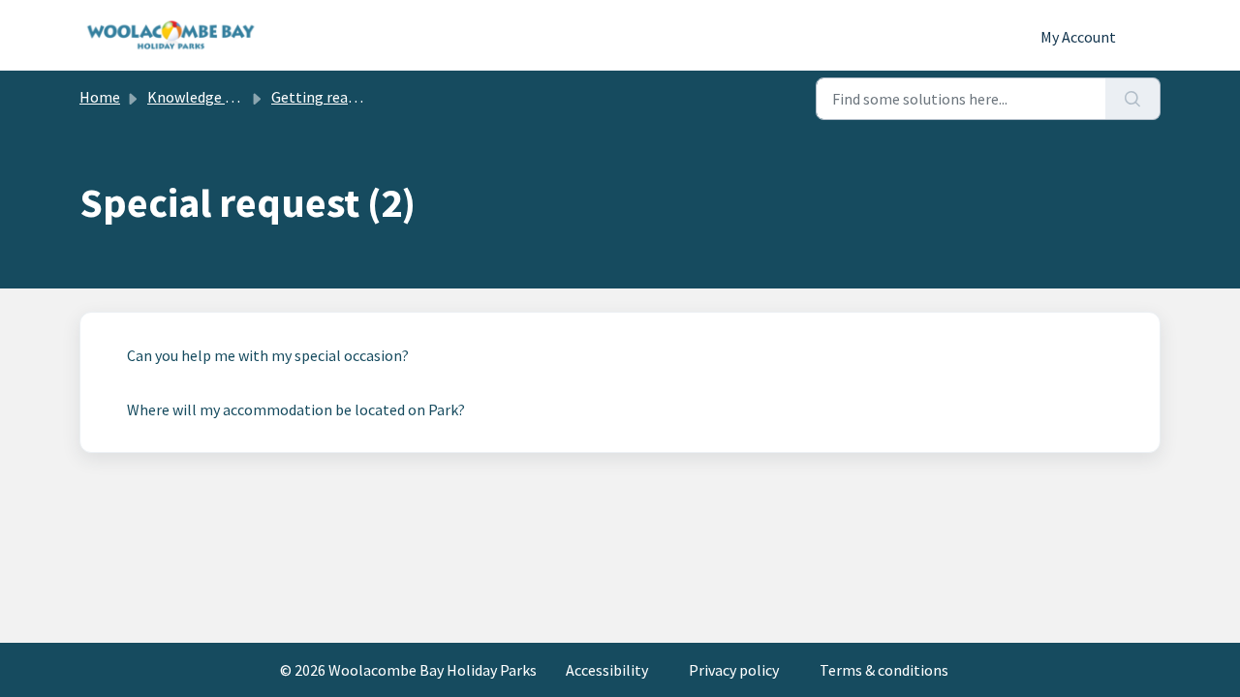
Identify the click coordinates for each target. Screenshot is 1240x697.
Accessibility (608, 670)
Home (99, 96)
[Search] (1133, 98)
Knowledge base (201, 96)
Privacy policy (735, 670)
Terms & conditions (884, 670)
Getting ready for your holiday (370, 96)
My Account (1078, 36)
